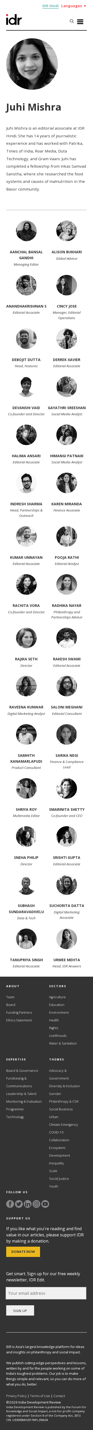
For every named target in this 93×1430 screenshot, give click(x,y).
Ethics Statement (19, 1020)
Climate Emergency (63, 1124)
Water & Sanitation (63, 1043)
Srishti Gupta (66, 857)
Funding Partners (19, 1012)
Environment (59, 1012)
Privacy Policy (16, 1396)
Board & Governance (22, 1070)
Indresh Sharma (26, 503)
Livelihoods (57, 1035)
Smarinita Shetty (66, 809)
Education (56, 1005)
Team (10, 997)
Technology (15, 1117)
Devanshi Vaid (26, 407)
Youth (53, 1186)
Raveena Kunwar (26, 707)
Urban (53, 1117)
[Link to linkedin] (28, 1204)
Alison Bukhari (67, 251)
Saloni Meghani (66, 707)
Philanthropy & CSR (64, 1101)
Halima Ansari (26, 455)
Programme (15, 1109)
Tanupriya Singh (26, 959)
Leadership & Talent (21, 1094)
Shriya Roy (26, 809)
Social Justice (59, 1178)
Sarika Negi (67, 755)
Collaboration (59, 1140)
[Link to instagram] (36, 1204)
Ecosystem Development (59, 1152)
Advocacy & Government (59, 1074)
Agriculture (57, 997)
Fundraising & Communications (19, 1082)
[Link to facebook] (10, 1204)
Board (10, 1005)
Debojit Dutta (26, 359)
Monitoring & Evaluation (24, 1101)
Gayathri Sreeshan (67, 407)
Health (54, 1020)
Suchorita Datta (66, 905)
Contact (59, 1396)
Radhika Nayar (66, 605)
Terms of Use (40, 1396)
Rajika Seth (26, 658)
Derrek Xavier (66, 359)
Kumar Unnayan (26, 557)
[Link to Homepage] (14, 23)
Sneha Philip (26, 857)
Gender (55, 1094)
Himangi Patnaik (66, 455)
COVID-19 (56, 1132)
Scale (53, 1171)
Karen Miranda (66, 503)
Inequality (56, 1163)
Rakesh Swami (67, 658)
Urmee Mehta (66, 959)
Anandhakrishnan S (26, 306)
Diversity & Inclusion (64, 1086)
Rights (53, 1028)
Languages (74, 5)
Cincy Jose (67, 306)
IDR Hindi (50, 5)
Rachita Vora (26, 605)
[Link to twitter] (19, 1204)
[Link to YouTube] (45, 1204)
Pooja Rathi (67, 557)
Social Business (61, 1109)
